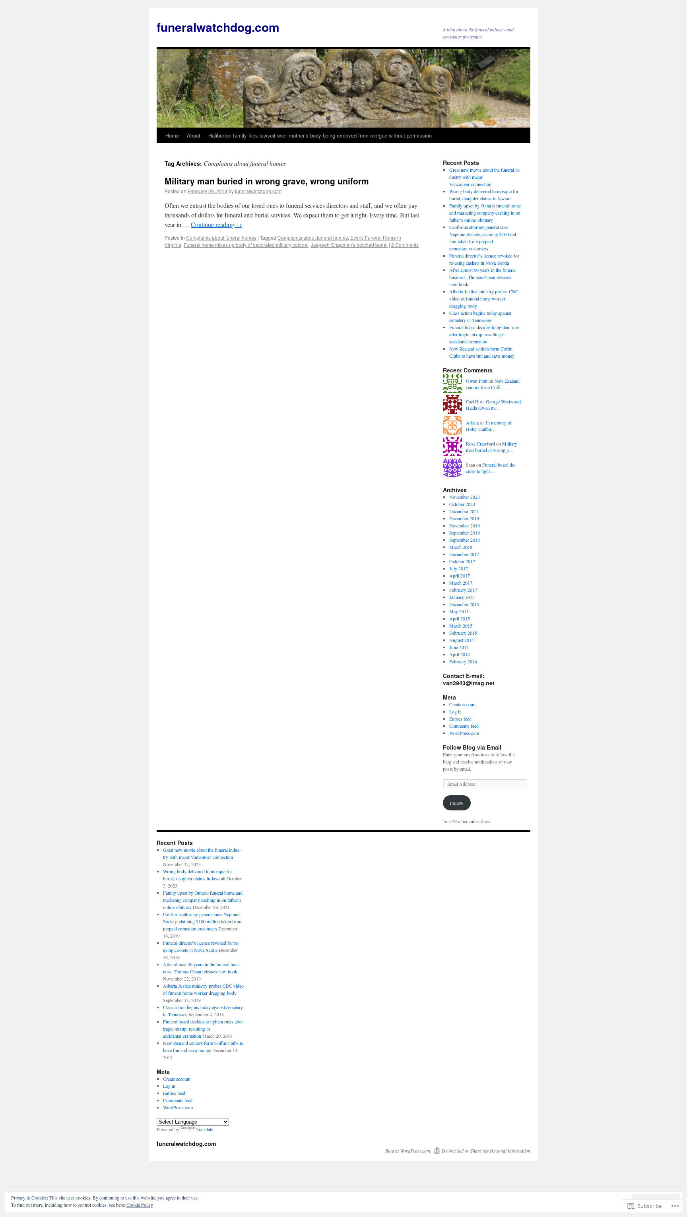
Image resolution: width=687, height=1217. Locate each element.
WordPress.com (464, 733)
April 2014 (459, 654)
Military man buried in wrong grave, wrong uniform (267, 181)
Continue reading (216, 224)
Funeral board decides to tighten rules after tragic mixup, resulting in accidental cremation (484, 334)
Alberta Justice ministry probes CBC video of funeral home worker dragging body (483, 298)
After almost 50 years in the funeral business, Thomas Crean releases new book (482, 277)
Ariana (472, 422)
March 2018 (460, 547)
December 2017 (464, 554)
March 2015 (460, 625)
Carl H (472, 401)
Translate (204, 1129)
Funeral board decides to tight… (491, 468)
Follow (457, 803)
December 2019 (464, 518)
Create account (463, 704)
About (193, 135)
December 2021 (464, 511)
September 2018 (464, 540)
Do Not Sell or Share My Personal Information (486, 1150)
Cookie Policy (139, 1204)
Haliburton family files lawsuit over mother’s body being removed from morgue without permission (320, 135)
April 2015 (459, 618)
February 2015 (463, 633)
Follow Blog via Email (472, 747)
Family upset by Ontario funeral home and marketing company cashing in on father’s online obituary (485, 212)
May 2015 (459, 611)
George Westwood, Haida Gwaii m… (494, 404)
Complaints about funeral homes (221, 237)
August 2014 (461, 640)
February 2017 (463, 590)
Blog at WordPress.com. (408, 1150)
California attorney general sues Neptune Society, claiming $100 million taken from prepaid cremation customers (202, 921)
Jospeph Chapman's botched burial (349, 244)
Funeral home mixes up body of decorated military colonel (246, 244)
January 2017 (462, 597)
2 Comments (405, 244)
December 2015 (464, 604)
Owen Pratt (476, 381)
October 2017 (462, 561)
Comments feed (464, 726)
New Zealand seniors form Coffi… (493, 384)
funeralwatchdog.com (218, 26)
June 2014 (459, 647)
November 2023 (464, 497)
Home (172, 135)
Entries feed (460, 718)
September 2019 (464, 532)
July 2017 (458, 568)
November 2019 (464, 525)
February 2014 (463, 661)
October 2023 (462, 504)
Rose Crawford (480, 443)
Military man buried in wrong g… (491, 446)
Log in (455, 711)
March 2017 (460, 582)
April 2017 (459, 575)
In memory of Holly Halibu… (489, 425)
